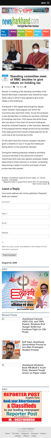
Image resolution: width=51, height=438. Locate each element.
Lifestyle (13, 33)
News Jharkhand (28, 429)
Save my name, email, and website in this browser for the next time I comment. (24, 247)
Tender (33, 436)
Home (7, 433)
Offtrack (46, 33)
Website (5, 232)
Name (5, 213)
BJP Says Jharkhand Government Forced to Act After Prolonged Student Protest (34, 345)
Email (4, 223)
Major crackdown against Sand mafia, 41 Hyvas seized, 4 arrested (23, 178)
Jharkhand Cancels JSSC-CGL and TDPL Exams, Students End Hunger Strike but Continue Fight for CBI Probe (34, 325)
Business (21, 33)
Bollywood (37, 33)
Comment (6, 202)
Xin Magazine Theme (25, 431)
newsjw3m (8, 86)
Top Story (3, 33)
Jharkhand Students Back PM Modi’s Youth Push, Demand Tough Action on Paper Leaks (34, 368)
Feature (29, 33)
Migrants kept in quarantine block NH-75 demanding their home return (26, 182)
